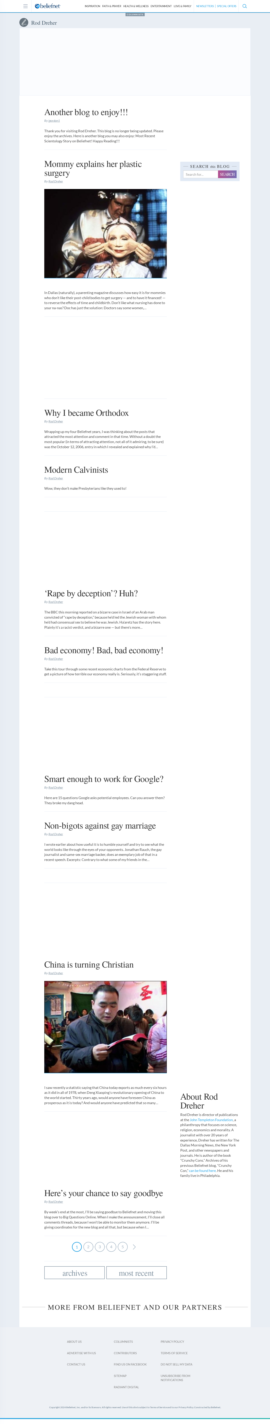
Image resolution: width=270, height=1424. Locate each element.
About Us (74, 1341)
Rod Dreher (55, 181)
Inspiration (92, 6)
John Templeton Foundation (211, 1120)
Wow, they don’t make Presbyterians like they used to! (85, 488)
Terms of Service (174, 1353)
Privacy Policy (172, 1341)
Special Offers (226, 6)
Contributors (125, 1353)
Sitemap (120, 1376)
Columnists (135, 14)
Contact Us (76, 1364)
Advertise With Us (81, 1353)
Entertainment (161, 6)
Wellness (136, 6)
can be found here (202, 1170)
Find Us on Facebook (130, 1364)
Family (182, 6)
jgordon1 (54, 120)
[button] (244, 6)
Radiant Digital (126, 1387)
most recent (136, 1272)
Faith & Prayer (111, 6)
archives (74, 1272)
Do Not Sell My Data (176, 1364)
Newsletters (205, 6)
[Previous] (134, 1247)
